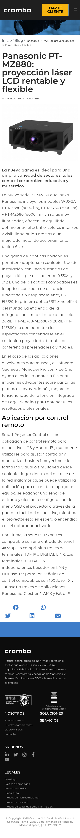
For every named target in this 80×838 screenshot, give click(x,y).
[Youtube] (7, 759)
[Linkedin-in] (7, 754)
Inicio (7, 40)
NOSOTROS (14, 713)
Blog (18, 40)
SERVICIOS (49, 720)
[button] (75, 10)
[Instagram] (24, 754)
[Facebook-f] (33, 754)
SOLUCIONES (51, 713)
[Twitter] (15, 754)
